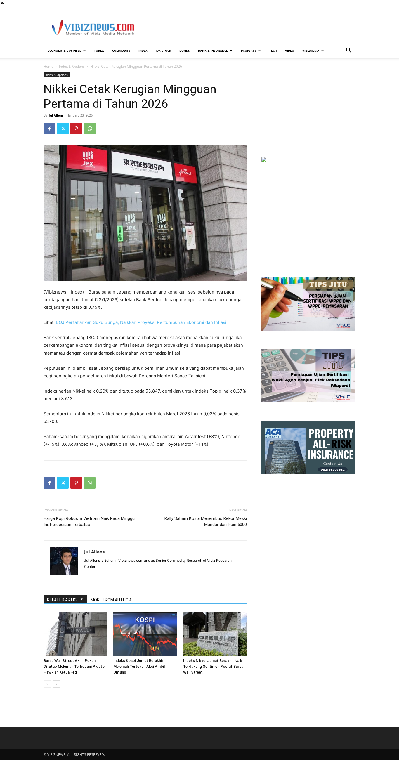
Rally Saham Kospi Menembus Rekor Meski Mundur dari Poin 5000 (205, 521)
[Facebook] (49, 128)
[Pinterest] (76, 128)
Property (248, 50)
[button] (348, 51)
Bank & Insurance (213, 50)
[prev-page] (47, 684)
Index (143, 50)
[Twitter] (63, 128)
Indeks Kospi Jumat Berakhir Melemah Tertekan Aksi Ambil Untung (139, 666)
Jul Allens (56, 115)
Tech (273, 50)
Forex (99, 50)
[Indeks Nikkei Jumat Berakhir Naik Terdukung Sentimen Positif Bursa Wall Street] (215, 634)
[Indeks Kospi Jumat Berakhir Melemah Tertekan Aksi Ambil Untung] (145, 634)
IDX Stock (163, 50)
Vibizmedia (310, 50)
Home (48, 66)
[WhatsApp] (90, 128)
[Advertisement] (249, 28)
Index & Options (72, 66)
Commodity (121, 50)
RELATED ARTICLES (65, 600)
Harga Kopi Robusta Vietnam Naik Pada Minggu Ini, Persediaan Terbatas (89, 521)
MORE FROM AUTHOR (111, 600)
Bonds (184, 50)
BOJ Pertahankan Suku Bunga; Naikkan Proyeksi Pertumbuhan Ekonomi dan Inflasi (141, 322)
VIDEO (289, 50)
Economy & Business (64, 50)
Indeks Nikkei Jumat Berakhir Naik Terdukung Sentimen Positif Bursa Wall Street (213, 666)
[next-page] (56, 684)
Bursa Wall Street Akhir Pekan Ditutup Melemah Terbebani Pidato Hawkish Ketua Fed (74, 666)
